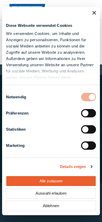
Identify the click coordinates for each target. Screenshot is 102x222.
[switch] (88, 113)
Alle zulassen (51, 181)
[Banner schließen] (94, 13)
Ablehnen (51, 205)
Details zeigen (73, 166)
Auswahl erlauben (51, 193)
